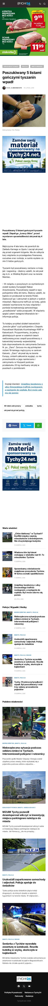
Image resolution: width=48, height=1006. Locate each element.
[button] (3, 3)
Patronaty (19, 996)
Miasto (29, 612)
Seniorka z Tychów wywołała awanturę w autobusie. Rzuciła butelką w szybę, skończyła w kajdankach (28, 663)
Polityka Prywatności (13, 992)
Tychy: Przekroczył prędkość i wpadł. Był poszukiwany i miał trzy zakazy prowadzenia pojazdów (28, 686)
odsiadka (29, 406)
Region (28, 655)
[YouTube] (29, 986)
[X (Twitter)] (24, 986)
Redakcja (29, 996)
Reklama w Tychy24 (33, 992)
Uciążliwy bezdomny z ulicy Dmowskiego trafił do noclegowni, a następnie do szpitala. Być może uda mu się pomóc (28, 590)
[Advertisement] (24, 197)
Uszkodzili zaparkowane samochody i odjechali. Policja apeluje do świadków (28, 641)
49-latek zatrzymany (12, 406)
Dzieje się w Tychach (11, 66)
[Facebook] (19, 986)
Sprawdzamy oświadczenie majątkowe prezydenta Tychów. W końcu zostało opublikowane (29, 571)
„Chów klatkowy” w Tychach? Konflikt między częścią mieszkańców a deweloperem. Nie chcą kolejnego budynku (28, 537)
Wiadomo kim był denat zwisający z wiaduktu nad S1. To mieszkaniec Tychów (29, 555)
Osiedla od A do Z (29, 807)
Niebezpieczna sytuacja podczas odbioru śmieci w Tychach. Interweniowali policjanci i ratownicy (29, 620)
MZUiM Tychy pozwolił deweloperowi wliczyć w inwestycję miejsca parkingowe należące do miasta (23, 816)
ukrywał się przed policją (14, 410)
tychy (39, 406)
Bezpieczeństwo (20, 612)
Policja (25, 66)
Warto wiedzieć (37, 66)
